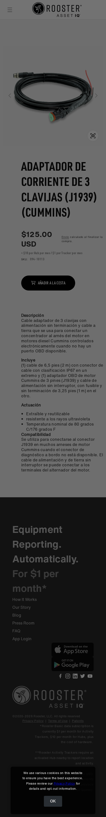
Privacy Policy (64, 783)
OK (53, 801)
